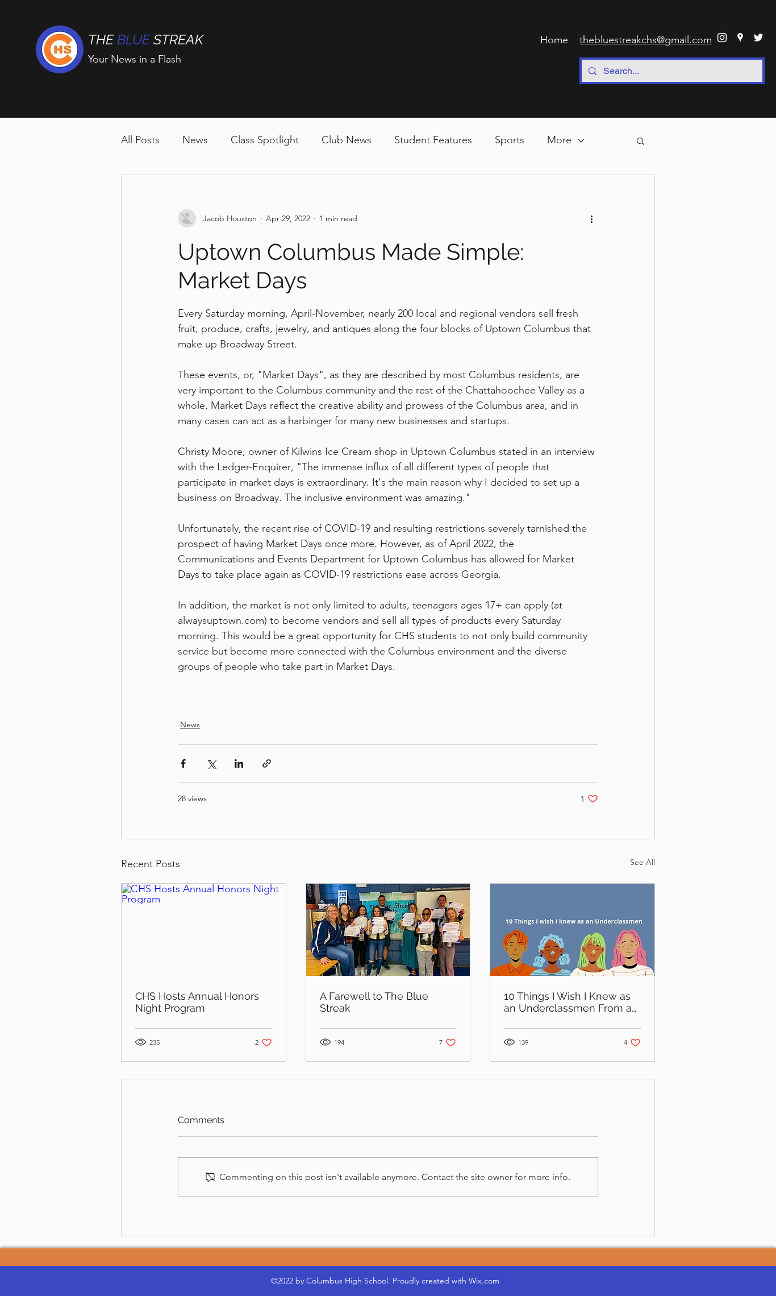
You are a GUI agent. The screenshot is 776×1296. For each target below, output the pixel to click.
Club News (347, 140)
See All (642, 862)
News (195, 140)
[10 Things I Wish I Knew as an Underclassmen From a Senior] (572, 930)
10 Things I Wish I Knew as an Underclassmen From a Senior (568, 1002)
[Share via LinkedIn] (238, 763)
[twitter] (758, 37)
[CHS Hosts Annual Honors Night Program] (204, 930)
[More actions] (591, 218)
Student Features (433, 140)
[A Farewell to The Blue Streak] (388, 930)
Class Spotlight (265, 140)
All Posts (140, 140)
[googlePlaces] (740, 37)
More (559, 140)
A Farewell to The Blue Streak (374, 1002)
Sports (509, 140)
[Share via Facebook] (183, 763)
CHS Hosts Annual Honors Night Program (197, 1002)
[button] (640, 140)
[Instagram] (722, 37)
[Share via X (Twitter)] (211, 763)
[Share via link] (266, 763)
